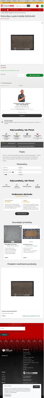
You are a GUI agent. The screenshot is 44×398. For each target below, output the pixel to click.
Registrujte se (28, 2)
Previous (2, 205)
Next (42, 205)
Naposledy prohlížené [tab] (26, 146)
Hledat (28, 5)
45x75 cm (31, 241)
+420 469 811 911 (24, 104)
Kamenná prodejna (27, 353)
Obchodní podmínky (27, 359)
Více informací (13, 392)
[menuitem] (5, 9)
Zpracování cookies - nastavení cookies (31, 362)
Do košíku (34, 75)
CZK (34, 0)
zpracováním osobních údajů (16, 331)
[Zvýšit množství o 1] (24, 75)
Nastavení (7, 395)
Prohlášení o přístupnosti (28, 367)
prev (2, 239)
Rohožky (21, 167)
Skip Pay (25, 369)
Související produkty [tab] (9, 146)
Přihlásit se (4, 334)
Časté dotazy (25, 364)
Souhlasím (36, 386)
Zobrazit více (22, 213)
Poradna (27, 0)
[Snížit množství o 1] (18, 75)
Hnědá (20, 172)
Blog (3, 388)
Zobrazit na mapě (27, 379)
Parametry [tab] (11, 143)
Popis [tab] (4, 143)
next (42, 239)
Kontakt (24, 366)
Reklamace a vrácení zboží (28, 357)
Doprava (14, 0)
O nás (24, 355)
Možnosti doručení (7, 83)
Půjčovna (4, 379)
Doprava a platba (26, 352)
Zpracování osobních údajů (28, 360)
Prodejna (3, 0)
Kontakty (9, 0)
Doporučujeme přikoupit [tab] (26, 143)
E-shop (3, 374)
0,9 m (13, 241)
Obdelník (21, 174)
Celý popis (3, 67)
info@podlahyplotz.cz (20, 109)
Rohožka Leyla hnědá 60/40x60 (9, 311)
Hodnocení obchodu (22, 194)
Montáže (3, 376)
